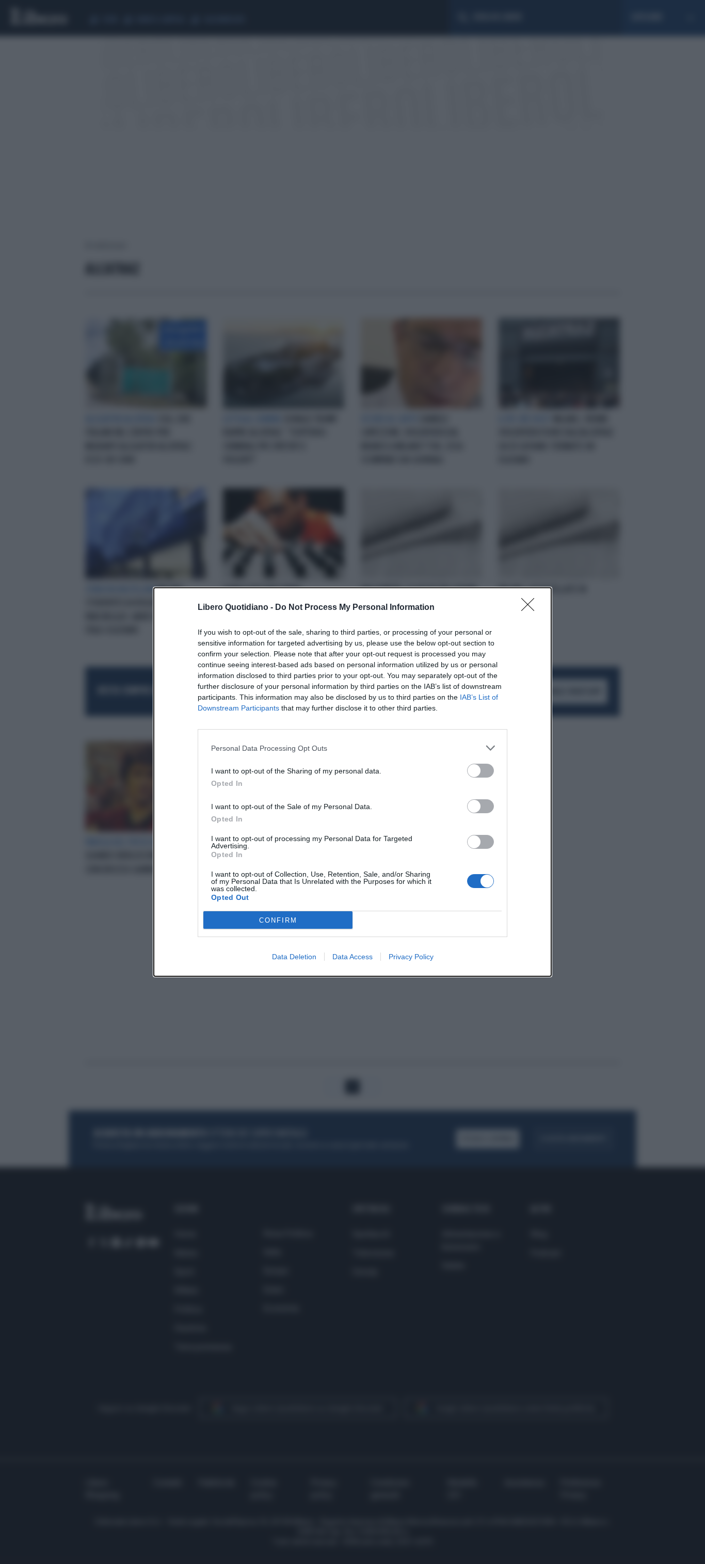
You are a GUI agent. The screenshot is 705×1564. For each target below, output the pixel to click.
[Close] (531, 608)
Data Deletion (294, 957)
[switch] (480, 771)
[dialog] (352, 782)
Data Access (352, 957)
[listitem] (352, 748)
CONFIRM (278, 920)
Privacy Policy (411, 957)
